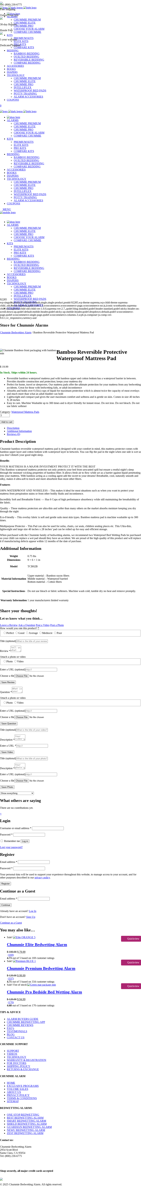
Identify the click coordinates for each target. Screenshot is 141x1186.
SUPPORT (13, 1050)
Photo (9, 661)
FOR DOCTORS (16, 1063)
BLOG (11, 1034)
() (11, 954)
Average (33, 633)
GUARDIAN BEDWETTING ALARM (29, 1127)
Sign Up (30, 916)
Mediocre (47, 633)
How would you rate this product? (19, 628)
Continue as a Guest (11, 922)
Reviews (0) (13, 434)
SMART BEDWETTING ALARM (26, 1120)
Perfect (10, 633)
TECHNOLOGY (16, 1057)
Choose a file (7, 675)
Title (8, 641)
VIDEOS (12, 1053)
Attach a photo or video (13, 656)
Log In (32, 911)
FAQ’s (10, 1028)
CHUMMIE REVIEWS (20, 1025)
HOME (11, 1082)
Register (5, 883)
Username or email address (15, 828)
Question (6, 692)
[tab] (74, 428)
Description (13, 428)
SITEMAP (13, 1101)
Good (21, 633)
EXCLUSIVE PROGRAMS (23, 1085)
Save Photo (7, 787)
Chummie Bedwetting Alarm (15, 332)
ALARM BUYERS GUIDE (22, 1019)
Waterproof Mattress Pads (25, 411)
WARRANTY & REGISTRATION (26, 1060)
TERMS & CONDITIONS (22, 1098)
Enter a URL (12, 669)
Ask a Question (26, 625)
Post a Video (43, 625)
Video (20, 661)
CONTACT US (15, 1037)
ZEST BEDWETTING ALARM (25, 1133)
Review (5, 651)
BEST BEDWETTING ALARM (25, 1117)
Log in (25, 841)
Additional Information (19, 431)
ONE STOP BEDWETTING (23, 1114)
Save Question (8, 723)
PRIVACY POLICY (18, 1095)
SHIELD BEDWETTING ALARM (27, 1123)
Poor (59, 633)
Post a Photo (57, 625)
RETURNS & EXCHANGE (23, 1069)
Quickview (133, 938)
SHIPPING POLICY (18, 1066)
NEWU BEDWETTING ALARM (26, 1130)
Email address (8, 861)
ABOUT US (14, 1092)
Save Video (7, 752)
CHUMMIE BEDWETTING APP (26, 1022)
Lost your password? (11, 847)
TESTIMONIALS (17, 1031)
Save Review (7, 682)
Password (6, 834)
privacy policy (42, 877)
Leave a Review (9, 625)
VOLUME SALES (17, 1089)
